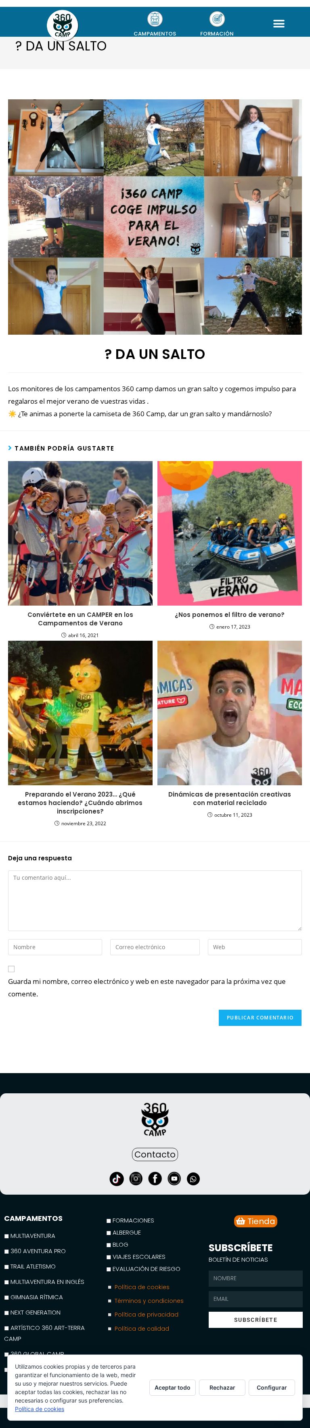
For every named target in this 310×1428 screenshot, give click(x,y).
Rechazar (222, 1387)
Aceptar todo (173, 1387)
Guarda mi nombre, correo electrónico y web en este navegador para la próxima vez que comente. (147, 987)
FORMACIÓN (217, 34)
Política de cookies (39, 1408)
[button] (279, 24)
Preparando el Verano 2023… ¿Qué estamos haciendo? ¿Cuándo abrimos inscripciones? (80, 803)
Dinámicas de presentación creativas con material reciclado (229, 798)
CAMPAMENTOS (155, 34)
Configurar (272, 1387)
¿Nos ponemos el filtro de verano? (230, 614)
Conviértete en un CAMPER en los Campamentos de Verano (80, 618)
